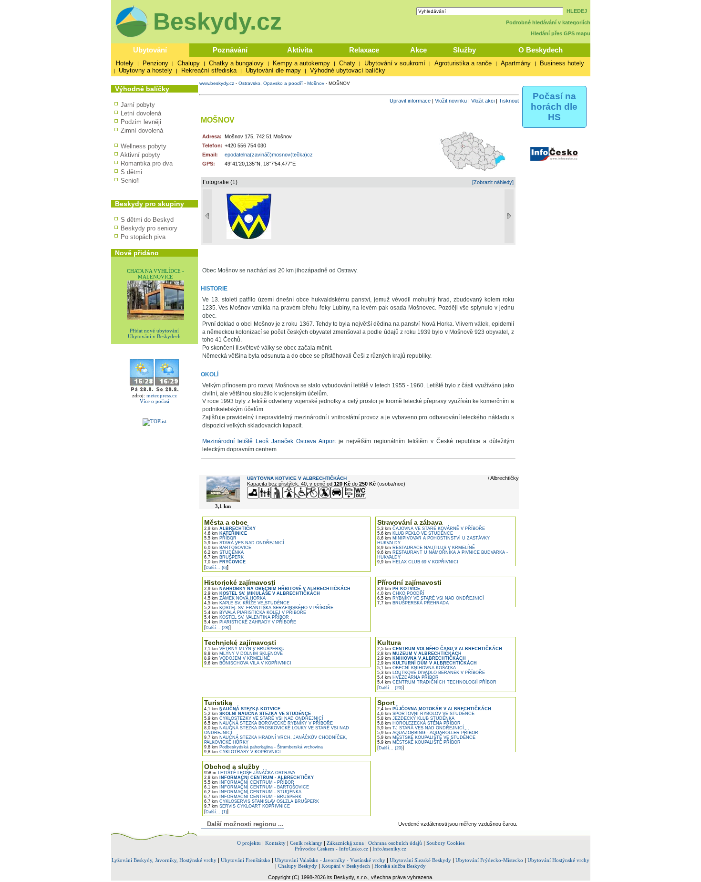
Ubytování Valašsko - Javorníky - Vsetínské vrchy (330, 860)
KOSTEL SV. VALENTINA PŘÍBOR (246, 617)
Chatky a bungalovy (236, 63)
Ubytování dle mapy (273, 70)
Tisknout (509, 101)
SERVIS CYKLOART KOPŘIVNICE (247, 806)
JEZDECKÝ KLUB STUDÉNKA (415, 718)
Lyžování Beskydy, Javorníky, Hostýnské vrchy (164, 860)
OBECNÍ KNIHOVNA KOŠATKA (416, 667)
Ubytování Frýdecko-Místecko (489, 860)
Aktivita (299, 50)
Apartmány (516, 63)
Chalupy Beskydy (297, 866)
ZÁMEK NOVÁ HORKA (235, 598)
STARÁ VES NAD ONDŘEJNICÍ (244, 542)
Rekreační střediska (209, 70)
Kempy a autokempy (301, 63)
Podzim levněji (141, 121)
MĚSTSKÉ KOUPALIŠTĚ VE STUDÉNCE (426, 737)
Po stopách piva (143, 236)
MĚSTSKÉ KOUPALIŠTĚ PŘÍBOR (419, 742)
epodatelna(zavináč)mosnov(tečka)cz (269, 154)
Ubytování (150, 50)
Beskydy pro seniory (149, 228)
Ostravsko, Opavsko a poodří (270, 83)
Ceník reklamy (306, 843)
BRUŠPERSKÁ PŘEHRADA (413, 603)
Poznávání (230, 50)
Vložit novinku (451, 101)
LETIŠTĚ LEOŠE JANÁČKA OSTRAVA (249, 772)
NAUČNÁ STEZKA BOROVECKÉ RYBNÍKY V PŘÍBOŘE (268, 723)
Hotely (125, 63)
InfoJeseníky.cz (389, 848)
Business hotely (562, 63)
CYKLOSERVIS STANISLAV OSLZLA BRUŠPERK (261, 801)
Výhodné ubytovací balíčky (347, 70)
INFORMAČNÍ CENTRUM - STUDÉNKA (252, 791)
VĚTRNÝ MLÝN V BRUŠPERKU (244, 648)
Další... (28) (217, 627)
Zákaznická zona (345, 843)
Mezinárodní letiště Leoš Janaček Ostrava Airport (269, 441)
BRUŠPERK (224, 557)
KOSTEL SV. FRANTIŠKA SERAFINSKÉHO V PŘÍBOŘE (268, 607)
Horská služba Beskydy (400, 866)
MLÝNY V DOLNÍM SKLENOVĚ (243, 653)
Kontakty (275, 843)
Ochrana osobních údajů (395, 843)
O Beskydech (540, 50)
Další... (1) (216, 811)
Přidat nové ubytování (154, 330)
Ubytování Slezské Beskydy (420, 860)
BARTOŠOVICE (227, 547)
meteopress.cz (161, 395)
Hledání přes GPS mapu (560, 33)
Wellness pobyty (143, 146)
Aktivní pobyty (140, 154)
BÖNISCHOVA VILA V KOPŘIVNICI (247, 663)
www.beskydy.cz (216, 83)
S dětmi (131, 172)
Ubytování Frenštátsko (245, 860)
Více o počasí (154, 401)
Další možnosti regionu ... (243, 824)
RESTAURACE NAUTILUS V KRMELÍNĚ (426, 547)
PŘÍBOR (220, 538)
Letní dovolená (141, 113)
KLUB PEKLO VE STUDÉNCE (415, 533)
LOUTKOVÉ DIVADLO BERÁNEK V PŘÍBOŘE (431, 672)
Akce (418, 50)
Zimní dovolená (142, 130)
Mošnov (315, 83)
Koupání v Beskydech (345, 866)
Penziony (155, 63)
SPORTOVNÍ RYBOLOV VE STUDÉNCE (425, 713)
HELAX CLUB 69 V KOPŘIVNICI (417, 562)
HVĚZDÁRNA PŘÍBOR (408, 677)
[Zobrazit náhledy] (493, 182)
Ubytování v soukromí (394, 63)
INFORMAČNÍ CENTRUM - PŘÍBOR (249, 782)
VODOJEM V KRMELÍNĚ (237, 658)
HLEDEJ (577, 11)
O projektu (249, 843)
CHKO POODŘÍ (400, 593)
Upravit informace (410, 101)
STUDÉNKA (224, 552)
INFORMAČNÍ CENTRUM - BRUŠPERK (252, 796)
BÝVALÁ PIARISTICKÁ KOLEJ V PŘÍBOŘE (255, 612)
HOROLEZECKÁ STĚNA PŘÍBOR (419, 723)
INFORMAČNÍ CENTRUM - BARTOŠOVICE (256, 787)
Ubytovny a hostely (145, 70)
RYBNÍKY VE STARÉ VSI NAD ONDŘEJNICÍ (430, 598)
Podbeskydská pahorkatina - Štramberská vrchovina (263, 747)
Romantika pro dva (147, 163)
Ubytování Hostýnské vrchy (558, 860)
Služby (464, 50)
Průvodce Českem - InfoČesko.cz (331, 848)
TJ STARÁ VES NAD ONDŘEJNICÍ (420, 728)
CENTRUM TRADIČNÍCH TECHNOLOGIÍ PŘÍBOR (436, 682)
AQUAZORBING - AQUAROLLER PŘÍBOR (427, 732)
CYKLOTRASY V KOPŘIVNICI (242, 751)
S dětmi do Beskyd (147, 219)
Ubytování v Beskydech (154, 336)
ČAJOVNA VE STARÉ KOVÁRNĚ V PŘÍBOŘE (431, 528)
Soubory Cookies (445, 843)
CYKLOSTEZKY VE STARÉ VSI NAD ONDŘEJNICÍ (263, 718)
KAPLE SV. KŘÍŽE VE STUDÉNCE (246, 603)
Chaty (347, 63)
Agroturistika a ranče (463, 63)
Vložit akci (483, 101)
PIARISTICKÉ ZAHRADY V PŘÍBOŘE (250, 622)
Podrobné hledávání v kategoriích (548, 22)
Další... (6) (216, 567)
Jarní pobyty (138, 104)
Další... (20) (390, 687)
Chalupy (188, 63)
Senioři (130, 180)
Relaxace (364, 50)
